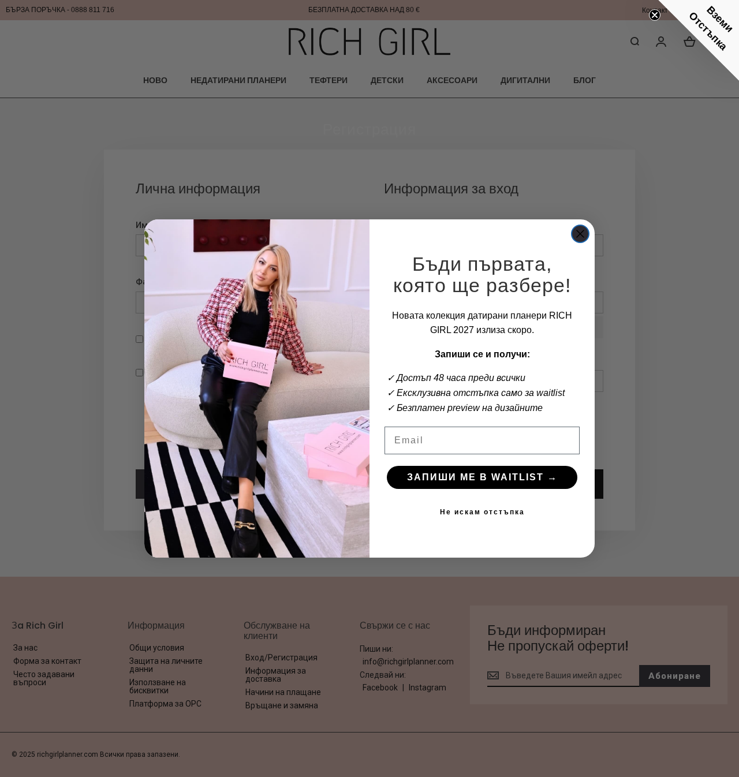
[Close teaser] (654, 15)
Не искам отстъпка (482, 512)
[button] (698, 40)
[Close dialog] (580, 233)
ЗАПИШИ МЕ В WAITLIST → (482, 477)
